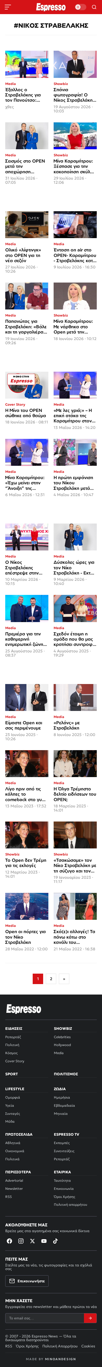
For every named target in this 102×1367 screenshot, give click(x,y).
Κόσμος (11, 1053)
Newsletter (14, 1188)
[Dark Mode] (80, 7)
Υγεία (9, 1105)
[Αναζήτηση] (94, 7)
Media (59, 1053)
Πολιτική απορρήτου (70, 1204)
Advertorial (14, 1180)
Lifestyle (14, 1089)
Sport (11, 1074)
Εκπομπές (62, 1143)
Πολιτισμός (66, 1074)
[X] (32, 1241)
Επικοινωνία (64, 1188)
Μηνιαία (61, 1113)
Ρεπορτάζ (13, 1037)
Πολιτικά (12, 1159)
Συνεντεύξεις (64, 1151)
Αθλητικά (12, 1143)
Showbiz (63, 1028)
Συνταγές (12, 1113)
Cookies (88, 1346)
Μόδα (10, 1121)
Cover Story (14, 1061)
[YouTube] (44, 1241)
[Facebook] (9, 1241)
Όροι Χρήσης (64, 1196)
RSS (8, 1196)
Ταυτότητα (62, 1180)
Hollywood (62, 1045)
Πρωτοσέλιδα (18, 1134)
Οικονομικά (14, 1151)
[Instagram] (21, 1241)
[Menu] (8, 7)
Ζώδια (60, 1089)
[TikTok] (55, 1241)
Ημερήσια (62, 1097)
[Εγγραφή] (90, 1318)
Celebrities (62, 1037)
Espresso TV (66, 1134)
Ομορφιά (12, 1097)
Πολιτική (12, 1045)
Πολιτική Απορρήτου (60, 1346)
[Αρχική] (23, 1009)
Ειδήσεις (13, 1028)
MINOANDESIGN (60, 1359)
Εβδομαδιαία (64, 1105)
